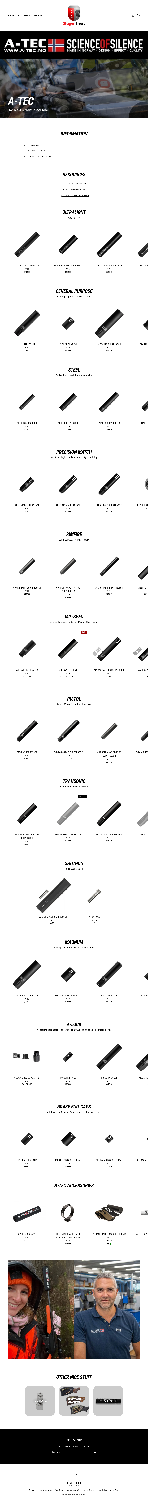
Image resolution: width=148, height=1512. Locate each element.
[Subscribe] (130, 1500)
